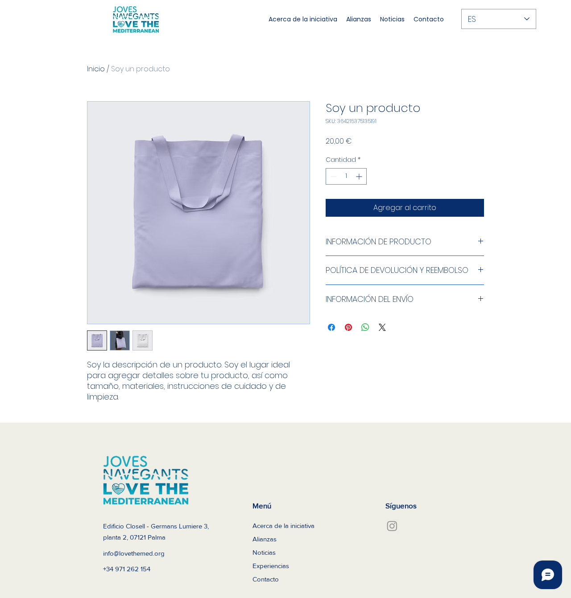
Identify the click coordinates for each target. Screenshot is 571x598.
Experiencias (270, 565)
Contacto (265, 579)
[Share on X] (382, 327)
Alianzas (264, 539)
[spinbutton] (346, 176)
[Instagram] (392, 525)
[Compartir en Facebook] (331, 327)
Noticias (264, 552)
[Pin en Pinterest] (348, 327)
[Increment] (359, 176)
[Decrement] (332, 176)
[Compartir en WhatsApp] (365, 327)
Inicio (96, 69)
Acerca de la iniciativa (283, 525)
